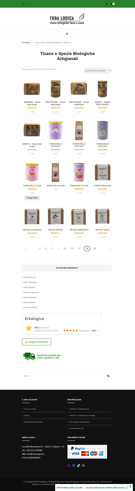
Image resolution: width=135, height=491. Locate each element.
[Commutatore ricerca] (107, 4)
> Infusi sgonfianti (29, 307)
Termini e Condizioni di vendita (82, 415)
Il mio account (30, 409)
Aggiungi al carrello (32, 89)
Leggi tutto (32, 198)
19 (94, 248)
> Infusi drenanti (28, 277)
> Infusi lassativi (28, 302)
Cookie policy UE (77, 428)
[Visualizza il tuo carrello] (112, 4)
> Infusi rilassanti (29, 297)
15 (64, 248)
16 (72, 248)
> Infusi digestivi (28, 287)
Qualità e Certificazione (79, 409)
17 (79, 248)
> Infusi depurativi (29, 282)
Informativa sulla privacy (80, 422)
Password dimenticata (33, 422)
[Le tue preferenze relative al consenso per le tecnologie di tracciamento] (130, 486)
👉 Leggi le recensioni (36, 342)
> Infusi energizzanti (30, 292)
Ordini (26, 415)
